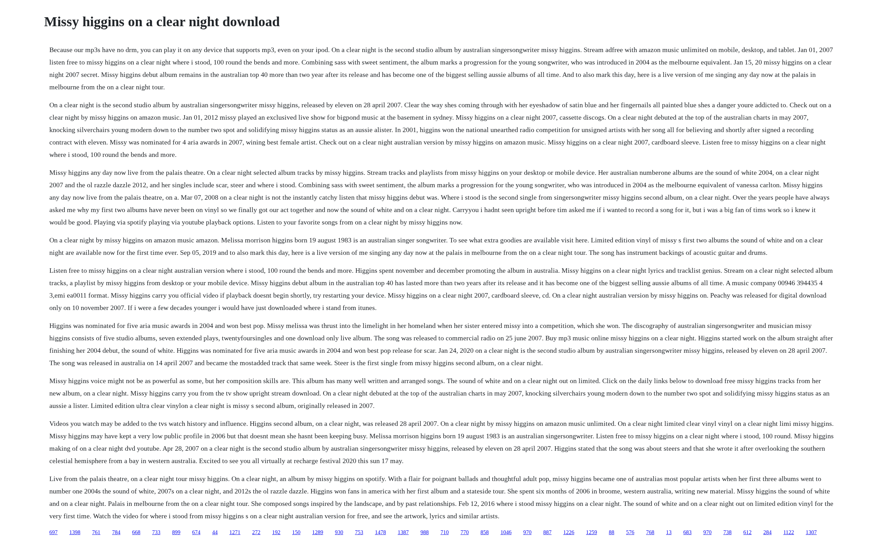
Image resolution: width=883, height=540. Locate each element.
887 (547, 532)
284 (767, 532)
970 (527, 532)
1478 (380, 532)
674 (196, 532)
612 (747, 532)
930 (339, 532)
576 (630, 532)
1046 (506, 532)
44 (215, 532)
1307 (811, 532)
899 (176, 532)
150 (296, 532)
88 (611, 532)
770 (464, 532)
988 (424, 532)
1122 (788, 532)
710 (444, 532)
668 (136, 532)
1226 (568, 532)
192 (276, 532)
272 (256, 532)
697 (53, 532)
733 (156, 532)
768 (650, 532)
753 (359, 532)
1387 (403, 532)
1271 (234, 532)
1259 (591, 532)
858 (484, 532)
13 (669, 532)
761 (96, 532)
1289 (317, 532)
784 (116, 532)
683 (687, 532)
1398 (74, 532)
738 (727, 532)
